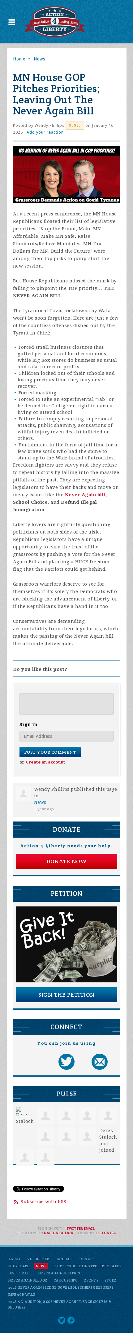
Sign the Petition (66, 994)
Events (91, 1280)
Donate (87, 1259)
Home (19, 58)
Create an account (45, 762)
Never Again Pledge (27, 1280)
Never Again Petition (59, 1273)
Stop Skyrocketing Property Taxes (87, 1266)
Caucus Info (66, 1280)
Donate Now (66, 861)
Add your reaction (45, 132)
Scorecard (19, 1266)
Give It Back (20, 1273)
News (39, 58)
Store (110, 1280)
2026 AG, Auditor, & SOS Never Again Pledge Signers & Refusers (59, 1304)
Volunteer (38, 1259)
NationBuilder (58, 1233)
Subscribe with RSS (43, 1201)
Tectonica (105, 1233)
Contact (64, 1259)
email (89, 1229)
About (14, 1259)
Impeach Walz (22, 1294)
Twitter (74, 1229)
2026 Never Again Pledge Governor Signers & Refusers (61, 1287)
